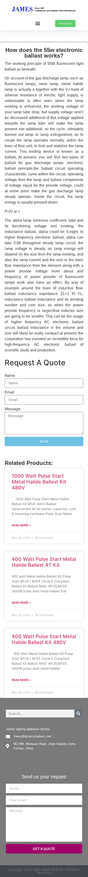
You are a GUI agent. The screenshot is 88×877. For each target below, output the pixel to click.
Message (12, 409)
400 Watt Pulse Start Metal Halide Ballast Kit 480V (44, 639)
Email (9, 392)
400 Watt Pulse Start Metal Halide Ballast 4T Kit (44, 562)
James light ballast (37, 869)
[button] (38, 23)
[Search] (78, 713)
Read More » (21, 525)
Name (10, 376)
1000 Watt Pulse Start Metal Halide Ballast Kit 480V (39, 482)
